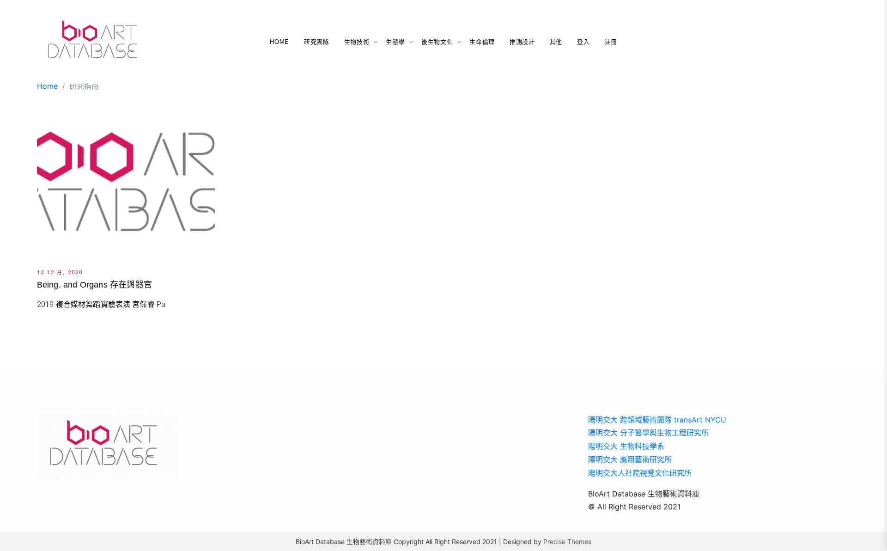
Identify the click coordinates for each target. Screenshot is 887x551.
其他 (556, 41)
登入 (583, 41)
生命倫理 (482, 41)
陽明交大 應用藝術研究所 (630, 459)
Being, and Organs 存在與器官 (94, 284)
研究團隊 (316, 41)
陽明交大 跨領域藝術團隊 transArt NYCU (657, 419)
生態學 (395, 41)
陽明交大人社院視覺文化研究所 (640, 473)
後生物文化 (437, 41)
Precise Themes (567, 541)
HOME (279, 41)
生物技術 (357, 41)
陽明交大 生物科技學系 (626, 446)
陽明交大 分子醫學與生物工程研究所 (648, 432)
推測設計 (522, 41)
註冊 (610, 41)
